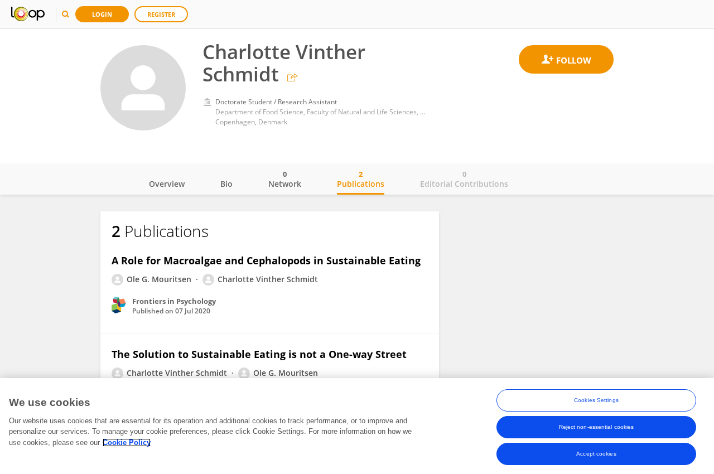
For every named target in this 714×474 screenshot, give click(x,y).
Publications (360, 179)
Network (284, 179)
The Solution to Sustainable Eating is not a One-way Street (259, 354)
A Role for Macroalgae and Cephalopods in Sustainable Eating (266, 260)
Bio (226, 183)
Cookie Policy (127, 442)
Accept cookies (596, 454)
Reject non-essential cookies (596, 427)
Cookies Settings (596, 400)
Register (161, 14)
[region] (357, 426)
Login (102, 14)
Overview (167, 183)
